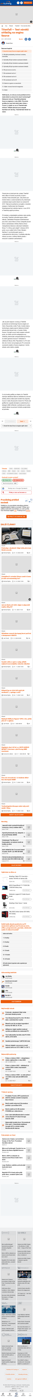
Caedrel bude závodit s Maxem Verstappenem (24, 1289)
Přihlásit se (28, 2)
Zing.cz (4, 1169)
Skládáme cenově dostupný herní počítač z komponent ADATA (16, 634)
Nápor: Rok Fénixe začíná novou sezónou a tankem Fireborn (8, 1316)
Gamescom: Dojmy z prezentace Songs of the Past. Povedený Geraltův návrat (13, 1141)
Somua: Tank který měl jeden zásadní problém (8, 1329)
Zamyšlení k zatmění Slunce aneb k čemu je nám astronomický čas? (16, 577)
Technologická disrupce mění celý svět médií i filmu (15, 807)
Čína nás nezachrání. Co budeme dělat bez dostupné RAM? (15, 779)
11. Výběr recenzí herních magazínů (12, 86)
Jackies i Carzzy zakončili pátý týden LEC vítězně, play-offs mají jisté (24, 1282)
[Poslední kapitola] (30, 421)
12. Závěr (5, 90)
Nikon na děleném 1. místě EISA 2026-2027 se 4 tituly (24, 1347)
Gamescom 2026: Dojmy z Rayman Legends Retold (24, 1260)
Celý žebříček (16, 1001)
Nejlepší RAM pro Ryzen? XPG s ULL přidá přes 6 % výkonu (16, 720)
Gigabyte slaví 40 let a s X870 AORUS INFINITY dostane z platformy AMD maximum (15, 749)
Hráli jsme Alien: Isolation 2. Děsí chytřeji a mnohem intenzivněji (8, 1290)
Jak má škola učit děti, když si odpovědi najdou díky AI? (15, 606)
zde (15, 510)
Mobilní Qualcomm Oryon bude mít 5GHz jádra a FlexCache (8, 1355)
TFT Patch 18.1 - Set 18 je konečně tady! (24, 1294)
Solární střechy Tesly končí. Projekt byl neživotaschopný (7, 1347)
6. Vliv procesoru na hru (9, 70)
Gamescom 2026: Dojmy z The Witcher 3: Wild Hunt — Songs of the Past (24, 1246)
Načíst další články (16, 814)
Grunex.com (5, 1152)
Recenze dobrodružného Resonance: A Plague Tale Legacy (8, 1297)
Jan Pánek (6, 638)
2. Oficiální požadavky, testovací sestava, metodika (14, 55)
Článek (11, 26)
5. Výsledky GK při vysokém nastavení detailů (15, 66)
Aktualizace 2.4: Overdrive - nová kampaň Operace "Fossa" (8, 1323)
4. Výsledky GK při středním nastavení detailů (15, 63)
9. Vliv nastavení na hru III (9, 80)
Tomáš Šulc (9, 43)
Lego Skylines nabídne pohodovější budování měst (13, 1166)
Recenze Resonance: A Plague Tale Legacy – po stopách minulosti (24, 1328)
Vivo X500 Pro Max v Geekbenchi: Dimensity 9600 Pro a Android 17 (24, 1361)
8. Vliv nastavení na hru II (9, 76)
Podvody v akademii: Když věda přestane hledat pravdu (16, 549)
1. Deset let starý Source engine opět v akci (14, 51)
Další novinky (16, 865)
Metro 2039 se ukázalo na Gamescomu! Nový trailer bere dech (12, 1158)
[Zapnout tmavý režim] (21, 2)
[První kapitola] (2, 421)
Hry (6, 26)
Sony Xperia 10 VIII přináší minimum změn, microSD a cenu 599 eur (24, 1355)
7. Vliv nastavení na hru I (9, 73)
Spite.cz (4, 1144)
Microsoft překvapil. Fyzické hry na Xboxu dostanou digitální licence (13, 1149)
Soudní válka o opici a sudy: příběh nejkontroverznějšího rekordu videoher (15, 663)
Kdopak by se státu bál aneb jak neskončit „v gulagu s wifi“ (12, 691)
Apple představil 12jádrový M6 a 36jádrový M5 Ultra (8, 1361)
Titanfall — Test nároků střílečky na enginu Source (23, 26)
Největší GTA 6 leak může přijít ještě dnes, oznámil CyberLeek (12, 1173)
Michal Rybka (7, 552)
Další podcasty (16, 1085)
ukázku (28, 510)
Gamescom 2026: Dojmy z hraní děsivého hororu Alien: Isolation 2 (24, 1253)
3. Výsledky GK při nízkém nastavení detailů (14, 60)
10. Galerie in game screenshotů (11, 83)
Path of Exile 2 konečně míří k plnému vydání (24, 1322)
